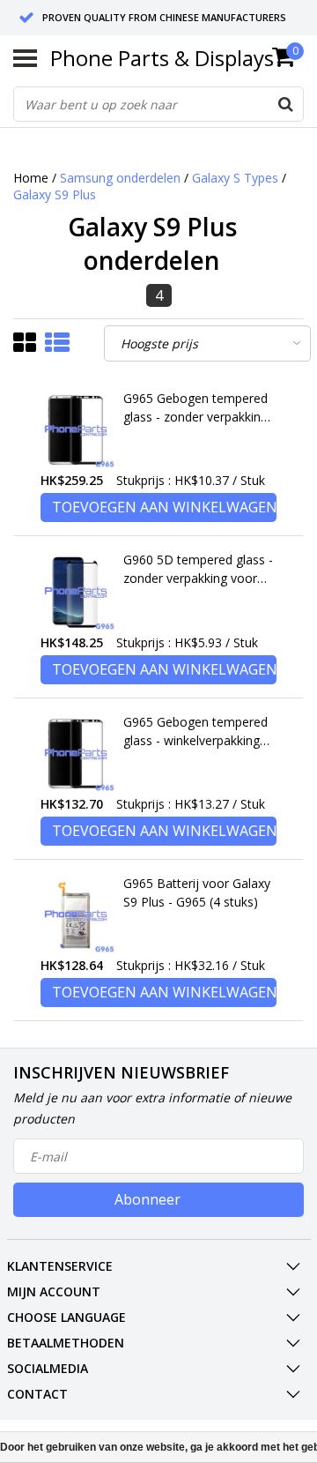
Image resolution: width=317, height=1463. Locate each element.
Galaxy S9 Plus (54, 194)
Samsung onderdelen (120, 177)
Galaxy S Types (235, 177)
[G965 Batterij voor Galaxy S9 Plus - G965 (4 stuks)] (75, 915)
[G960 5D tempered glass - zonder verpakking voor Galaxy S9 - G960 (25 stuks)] (75, 592)
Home (30, 177)
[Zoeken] (285, 104)
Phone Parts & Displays (162, 57)
